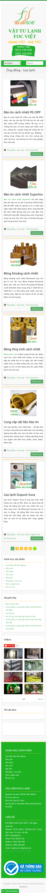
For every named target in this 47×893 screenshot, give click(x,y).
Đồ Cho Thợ (10, 587)
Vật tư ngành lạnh (32, 534)
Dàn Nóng (9, 571)
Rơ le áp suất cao (12, 797)
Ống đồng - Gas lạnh (15, 150)
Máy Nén (9, 578)
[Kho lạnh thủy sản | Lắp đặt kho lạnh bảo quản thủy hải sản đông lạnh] (33, 665)
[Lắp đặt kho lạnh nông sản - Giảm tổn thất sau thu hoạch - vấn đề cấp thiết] (33, 689)
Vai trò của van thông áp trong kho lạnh (21, 616)
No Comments (32, 150)
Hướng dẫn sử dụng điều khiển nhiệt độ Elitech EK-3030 (24, 608)
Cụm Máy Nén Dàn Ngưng (16, 565)
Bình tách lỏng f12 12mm (14, 801)
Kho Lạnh (9, 575)
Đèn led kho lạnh (12, 604)
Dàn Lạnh (9, 568)
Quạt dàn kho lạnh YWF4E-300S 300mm (20, 794)
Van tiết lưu (10, 613)
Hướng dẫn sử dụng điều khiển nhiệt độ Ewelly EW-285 (24, 621)
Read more (37, 154)
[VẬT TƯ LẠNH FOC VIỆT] (25, 15)
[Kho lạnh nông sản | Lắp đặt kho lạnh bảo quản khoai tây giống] (13, 689)
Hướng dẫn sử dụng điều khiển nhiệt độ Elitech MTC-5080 (24, 627)
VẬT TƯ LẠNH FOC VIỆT (24, 33)
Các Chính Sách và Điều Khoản (18, 851)
